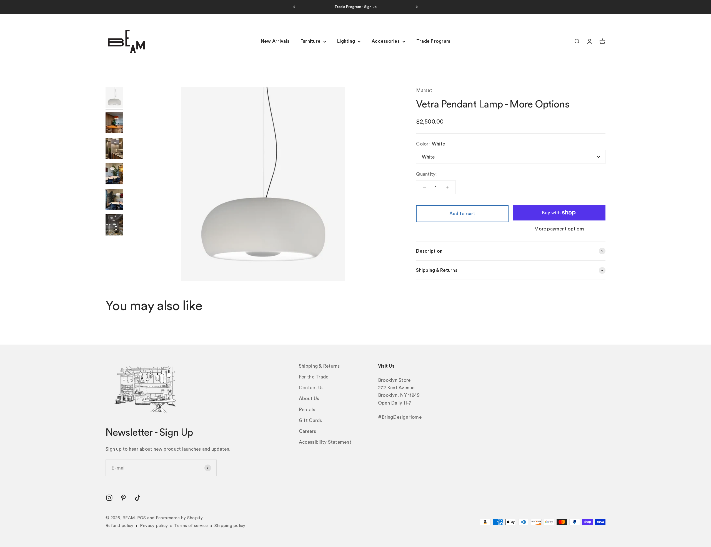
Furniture (311, 41)
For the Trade (313, 377)
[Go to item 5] (114, 200)
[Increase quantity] (447, 187)
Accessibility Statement (325, 442)
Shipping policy (230, 526)
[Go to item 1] (114, 98)
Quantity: (426, 174)
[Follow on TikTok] (137, 497)
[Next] (417, 7)
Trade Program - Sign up (355, 7)
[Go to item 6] (114, 225)
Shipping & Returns (319, 366)
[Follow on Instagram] (109, 497)
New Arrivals (275, 41)
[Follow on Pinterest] (123, 497)
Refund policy (119, 526)
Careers (307, 431)
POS (141, 518)
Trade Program (433, 41)
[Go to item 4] (114, 174)
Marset (424, 90)
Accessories (386, 41)
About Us (309, 398)
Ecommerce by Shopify (179, 518)
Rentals (307, 409)
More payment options (559, 229)
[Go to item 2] (114, 123)
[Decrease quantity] (424, 187)
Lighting (346, 41)
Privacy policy (154, 526)
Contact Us (311, 387)
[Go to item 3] (114, 149)
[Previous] (294, 7)
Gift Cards (310, 420)
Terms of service (191, 526)
